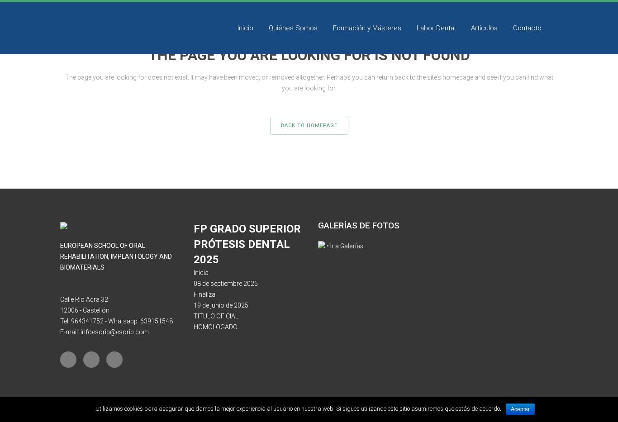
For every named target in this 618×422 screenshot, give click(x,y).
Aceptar (520, 409)
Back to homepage (309, 125)
